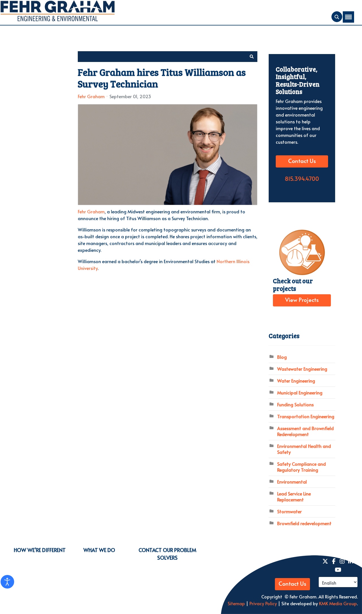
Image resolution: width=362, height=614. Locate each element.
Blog (282, 357)
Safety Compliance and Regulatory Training (301, 467)
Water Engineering (296, 380)
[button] (251, 56)
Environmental (292, 481)
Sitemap (236, 603)
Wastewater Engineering (302, 369)
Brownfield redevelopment (304, 523)
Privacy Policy (262, 603)
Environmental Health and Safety (304, 449)
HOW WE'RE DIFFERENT (40, 549)
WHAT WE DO (99, 549)
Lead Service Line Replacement (294, 496)
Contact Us (302, 161)
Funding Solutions (295, 404)
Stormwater (289, 511)
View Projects (302, 300)
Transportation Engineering (305, 416)
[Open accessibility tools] (7, 582)
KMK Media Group (338, 603)
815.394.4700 (302, 179)
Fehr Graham (91, 96)
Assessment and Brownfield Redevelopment (305, 431)
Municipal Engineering (299, 392)
